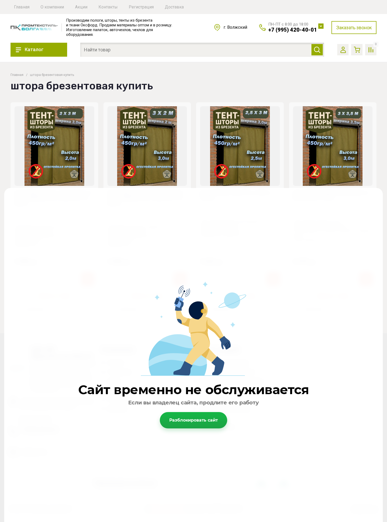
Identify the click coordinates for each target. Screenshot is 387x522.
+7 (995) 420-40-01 (292, 30)
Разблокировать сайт (193, 420)
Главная (17, 75)
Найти (317, 49)
